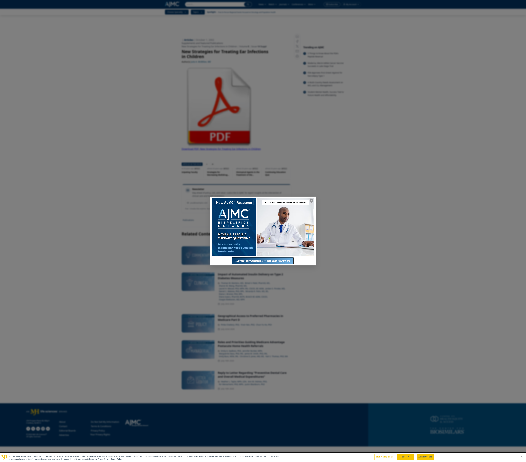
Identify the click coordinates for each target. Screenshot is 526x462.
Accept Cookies (425, 457)
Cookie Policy (116, 459)
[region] (263, 457)
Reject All (405, 457)
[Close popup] (311, 201)
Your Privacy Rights (384, 457)
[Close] (522, 457)
